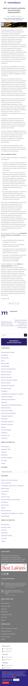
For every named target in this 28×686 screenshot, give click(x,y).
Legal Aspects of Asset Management (11, 405)
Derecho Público (6, 383)
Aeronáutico (4, 355)
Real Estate (4, 419)
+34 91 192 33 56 (7, 659)
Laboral (3, 463)
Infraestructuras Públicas (8, 399)
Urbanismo (4, 438)
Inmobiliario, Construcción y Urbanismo (12, 485)
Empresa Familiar (6, 388)
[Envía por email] (18, 303)
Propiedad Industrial (7, 416)
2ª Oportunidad (5, 636)
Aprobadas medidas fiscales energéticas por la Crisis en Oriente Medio (15, 592)
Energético (4, 391)
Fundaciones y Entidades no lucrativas (12, 394)
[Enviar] (25, 335)
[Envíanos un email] (5, 574)
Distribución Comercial (7, 385)
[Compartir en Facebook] (15, 303)
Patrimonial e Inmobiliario (8, 413)
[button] (5, 2)
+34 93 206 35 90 (7, 651)
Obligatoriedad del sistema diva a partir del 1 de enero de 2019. (7, 323)
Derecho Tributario (6, 371)
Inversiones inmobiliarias (8, 634)
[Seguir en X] (2, 574)
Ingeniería (4, 402)
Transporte (4, 432)
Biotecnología (5, 363)
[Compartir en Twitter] (12, 303)
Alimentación (5, 358)
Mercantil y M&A (5, 449)
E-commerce (5, 491)
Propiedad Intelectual (7, 421)
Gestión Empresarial (16, 19)
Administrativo (5, 446)
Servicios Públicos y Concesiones (10, 499)
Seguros (3, 427)
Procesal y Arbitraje (6, 457)
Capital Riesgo (5, 366)
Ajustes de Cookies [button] (7, 679)
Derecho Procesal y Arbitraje (9, 380)
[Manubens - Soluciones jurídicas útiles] (14, 3)
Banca (3, 360)
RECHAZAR (5, 682)
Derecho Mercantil (6, 377)
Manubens (19, 16)
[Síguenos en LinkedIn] (7, 574)
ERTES (3, 639)
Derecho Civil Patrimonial (8, 369)
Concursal (4, 460)
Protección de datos (7, 424)
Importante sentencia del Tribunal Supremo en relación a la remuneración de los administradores (20, 323)
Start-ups (3, 494)
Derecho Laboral (5, 374)
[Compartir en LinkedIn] (9, 303)
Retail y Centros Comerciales (9, 480)
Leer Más (13, 677)
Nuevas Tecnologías (6, 410)
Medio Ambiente (6, 407)
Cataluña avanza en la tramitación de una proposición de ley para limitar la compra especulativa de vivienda (15, 584)
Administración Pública (7, 352)
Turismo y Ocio (5, 435)
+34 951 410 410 (7, 667)
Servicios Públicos (6, 430)
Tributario (4, 452)
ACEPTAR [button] (16, 679)
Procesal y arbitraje (6, 614)
